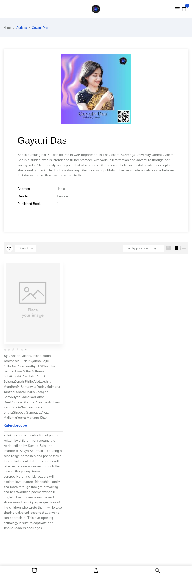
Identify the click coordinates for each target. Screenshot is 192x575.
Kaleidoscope (15, 425)
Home (7, 27)
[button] (184, 9)
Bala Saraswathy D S (26, 366)
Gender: (24, 196)
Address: (24, 188)
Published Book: (29, 203)
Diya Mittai (23, 371)
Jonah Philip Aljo (27, 381)
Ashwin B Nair (19, 361)
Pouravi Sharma (22, 402)
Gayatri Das (19, 376)
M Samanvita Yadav (31, 386)
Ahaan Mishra (21, 356)
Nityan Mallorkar (23, 397)
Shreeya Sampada (27, 412)
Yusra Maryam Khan (32, 417)
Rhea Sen (41, 402)
